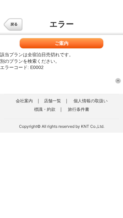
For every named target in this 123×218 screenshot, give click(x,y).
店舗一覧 (52, 100)
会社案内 (24, 100)
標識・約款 (44, 109)
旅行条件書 (78, 109)
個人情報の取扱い (90, 100)
